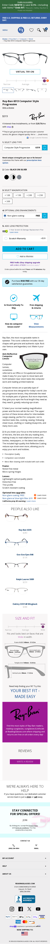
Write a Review (8, 108)
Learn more (14, 232)
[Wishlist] (31, 30)
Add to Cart (25, 249)
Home (4, 39)
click (29, 797)
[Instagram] (12, 911)
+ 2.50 (40, 195)
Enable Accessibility (25, 2)
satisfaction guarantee (22, 283)
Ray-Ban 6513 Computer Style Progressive (19, 41)
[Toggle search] (39, 30)
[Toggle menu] (5, 30)
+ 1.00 (7, 195)
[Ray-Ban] (38, 116)
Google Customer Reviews (38, 138)
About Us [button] (6, 874)
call (35, 797)
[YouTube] (38, 911)
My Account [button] (8, 858)
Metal (31, 39)
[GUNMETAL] (19, 177)
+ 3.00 (7, 201)
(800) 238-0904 (13, 848)
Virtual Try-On (25, 71)
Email (36, 848)
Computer (23, 39)
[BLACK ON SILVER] (13, 177)
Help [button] (4, 866)
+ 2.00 (29, 195)
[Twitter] (29, 911)
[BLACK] (6, 177)
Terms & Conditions (22, 828)
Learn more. (31, 501)
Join (25, 820)
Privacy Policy (33, 826)
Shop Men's (13, 39)
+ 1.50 (18, 195)
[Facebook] (21, 911)
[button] (25, 147)
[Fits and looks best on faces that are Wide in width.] (25, 84)
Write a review (25, 761)
